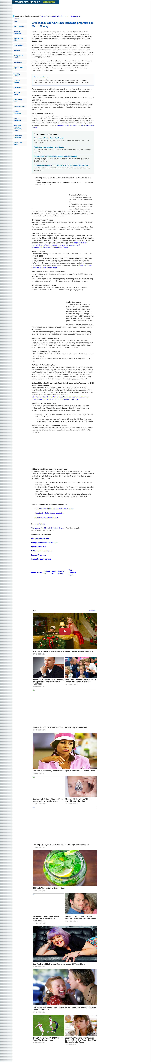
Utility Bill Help (18, 45)
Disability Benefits (17, 75)
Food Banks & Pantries (18, 56)
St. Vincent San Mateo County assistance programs (54, 508)
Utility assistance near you (41, 551)
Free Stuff (17, 50)
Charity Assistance (17, 112)
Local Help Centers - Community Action (17, 127)
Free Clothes (18, 62)
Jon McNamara (39, 524)
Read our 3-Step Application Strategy (53, 16)
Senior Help (17, 88)
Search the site (19, 26)
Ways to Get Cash (18, 100)
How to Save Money (18, 143)
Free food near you (38, 547)
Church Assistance (17, 119)
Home (16, 21)
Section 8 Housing (17, 81)
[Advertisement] (57, 8)
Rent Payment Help (18, 39)
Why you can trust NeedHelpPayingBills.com (47, 528)
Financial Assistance (17, 32)
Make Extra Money (17, 93)
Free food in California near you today (49, 513)
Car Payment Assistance (18, 136)
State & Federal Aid (19, 68)
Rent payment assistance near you (44, 543)
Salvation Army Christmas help (46, 518)
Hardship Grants (19, 106)
